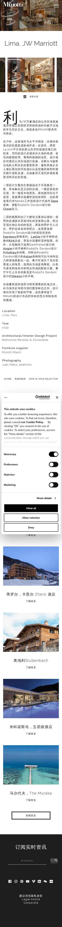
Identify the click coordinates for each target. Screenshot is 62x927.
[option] (31, 15)
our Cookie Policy (32, 422)
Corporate (31, 902)
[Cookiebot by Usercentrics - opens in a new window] (37, 397)
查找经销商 (20, 379)
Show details (44, 498)
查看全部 (34, 97)
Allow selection (31, 517)
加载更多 (31, 815)
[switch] (53, 464)
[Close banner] (57, 397)
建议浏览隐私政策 (31, 895)
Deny (31, 527)
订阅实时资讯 (31, 847)
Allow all (31, 508)
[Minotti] (13, 4)
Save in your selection (43, 379)
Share (7, 379)
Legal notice (31, 899)
